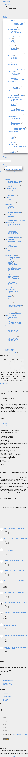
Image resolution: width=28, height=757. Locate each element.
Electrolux (12, 363)
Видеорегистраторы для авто (17, 83)
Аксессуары (11, 20)
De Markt (2, 363)
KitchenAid (3, 370)
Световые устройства (13, 131)
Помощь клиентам (7, 681)
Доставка (5, 157)
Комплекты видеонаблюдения (17, 69)
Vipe (5, 380)
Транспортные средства (13, 338)
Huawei (12, 368)
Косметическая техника (13, 330)
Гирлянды (10, 298)
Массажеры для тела (12, 331)
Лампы (12, 136)
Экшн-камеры (14, 59)
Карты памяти (14, 27)
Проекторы (13, 50)
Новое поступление (12, 151)
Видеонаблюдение (12, 64)
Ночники (13, 137)
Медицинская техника (13, 332)
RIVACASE (3, 376)
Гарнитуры (13, 41)
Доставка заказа (7, 4)
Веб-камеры (13, 104)
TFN (1, 380)
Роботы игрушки (14, 94)
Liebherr (2, 372)
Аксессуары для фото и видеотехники (19, 61)
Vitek (8, 380)
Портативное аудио (15, 73)
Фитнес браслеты (15, 42)
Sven (15, 378)
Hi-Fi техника (13, 77)
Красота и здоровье (10, 325)
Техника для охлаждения (13, 318)
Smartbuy (2, 378)
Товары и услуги (6, 686)
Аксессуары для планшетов (17, 24)
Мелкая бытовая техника (16, 120)
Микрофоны (13, 78)
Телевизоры (13, 47)
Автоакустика (14, 87)
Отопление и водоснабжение (14, 322)
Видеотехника (11, 45)
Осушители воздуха (12, 321)
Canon (16, 361)
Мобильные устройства (13, 29)
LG (25, 370)
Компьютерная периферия (16, 111)
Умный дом (13, 119)
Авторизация (3, 6)
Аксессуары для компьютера (17, 112)
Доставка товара (7, 696)
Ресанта (21, 380)
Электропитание (12, 144)
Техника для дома (12, 116)
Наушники (13, 40)
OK (14, 756)
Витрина (5, 154)
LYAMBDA (12, 372)
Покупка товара (6, 1)
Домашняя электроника (16, 118)
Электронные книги (15, 36)
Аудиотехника (11, 71)
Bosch (16, 359)
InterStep (18, 368)
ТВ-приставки (14, 49)
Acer (2, 359)
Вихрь (17, 380)
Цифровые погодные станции (14, 323)
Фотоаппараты (14, 57)
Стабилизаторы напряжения (17, 148)
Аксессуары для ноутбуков (17, 114)
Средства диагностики (16, 86)
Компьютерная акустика (16, 75)
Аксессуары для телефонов (17, 23)
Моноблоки (13, 100)
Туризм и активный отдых (13, 341)
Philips (7, 374)
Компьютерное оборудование (17, 110)
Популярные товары (13, 152)
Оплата (4, 156)
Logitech (7, 372)
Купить (2, 421)
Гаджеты (10, 38)
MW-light (2, 374)
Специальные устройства (11, 336)
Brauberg (2, 361)
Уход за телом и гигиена (13, 327)
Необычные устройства (13, 339)
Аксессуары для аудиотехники (17, 79)
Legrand (16, 370)
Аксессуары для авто (15, 88)
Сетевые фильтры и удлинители (18, 147)
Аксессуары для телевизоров (17, 53)
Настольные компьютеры (16, 99)
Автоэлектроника (12, 81)
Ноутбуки (10, 259)
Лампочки (13, 142)
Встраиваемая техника (16, 123)
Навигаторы (13, 84)
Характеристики (6, 425)
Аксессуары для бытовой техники (18, 128)
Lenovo (21, 370)
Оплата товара (6, 694)
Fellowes (17, 363)
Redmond (17, 374)
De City (21, 361)
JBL (22, 368)
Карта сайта (5, 699)
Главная (4, 16)
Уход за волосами (12, 329)
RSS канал (5, 700)
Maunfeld (18, 372)
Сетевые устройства (15, 109)
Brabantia (21, 359)
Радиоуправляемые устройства (17, 95)
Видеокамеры (14, 58)
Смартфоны (13, 31)
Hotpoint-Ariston (4, 368)
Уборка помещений (15, 125)
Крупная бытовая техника (16, 122)
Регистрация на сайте (8, 679)
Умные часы (13, 33)
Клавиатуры (13, 108)
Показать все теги (4, 383)
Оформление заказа (7, 3)
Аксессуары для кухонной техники (18, 129)
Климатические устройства (11, 315)
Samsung (18, 376)
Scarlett (23, 376)
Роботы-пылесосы (15, 92)
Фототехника (11, 55)
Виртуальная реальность (13, 211)
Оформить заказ (9, 169)
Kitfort (8, 370)
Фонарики (13, 138)
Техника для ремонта (10, 308)
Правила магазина (7, 683)
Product (6, 533)
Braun (7, 361)
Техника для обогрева (13, 317)
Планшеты (10, 194)
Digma (7, 363)
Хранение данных (14, 105)
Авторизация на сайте (8, 680)
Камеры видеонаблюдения (17, 66)
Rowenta (13, 376)
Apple (9, 359)
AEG (5, 359)
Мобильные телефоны (16, 32)
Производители (6, 697)
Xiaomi (12, 380)
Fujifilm (22, 363)
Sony (11, 378)
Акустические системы (16, 74)
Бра (12, 134)
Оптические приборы (12, 340)
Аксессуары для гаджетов (16, 25)
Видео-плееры (14, 48)
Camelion (12, 361)
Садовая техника (11, 312)
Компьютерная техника (13, 97)
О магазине (5, 693)
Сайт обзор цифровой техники (20, 734)
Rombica (8, 376)
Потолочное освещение (16, 133)
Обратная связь (3, 708)
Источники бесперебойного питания (19, 146)
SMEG (7, 378)
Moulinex (23, 372)
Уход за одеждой (15, 124)
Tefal (18, 378)
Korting (12, 370)
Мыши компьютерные (16, 106)
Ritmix (22, 374)
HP (9, 368)
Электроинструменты (12, 310)
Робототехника (11, 90)
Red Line (11, 374)
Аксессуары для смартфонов (17, 22)
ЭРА (25, 380)
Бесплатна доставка (7, 684)
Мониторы (13, 103)
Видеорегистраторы (15, 67)
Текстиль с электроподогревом (18, 127)
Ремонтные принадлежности (14, 313)
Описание (5, 423)
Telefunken (23, 378)
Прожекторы (14, 139)
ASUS (13, 359)
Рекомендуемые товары (11, 352)
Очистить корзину (18, 169)
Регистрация (10, 6)
